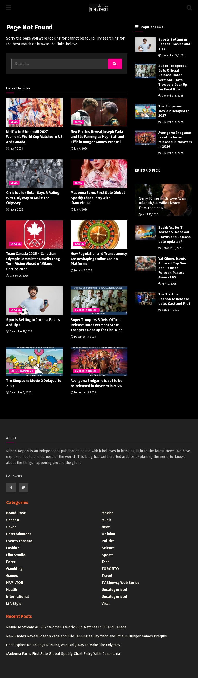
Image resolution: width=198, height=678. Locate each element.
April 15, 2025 (150, 214)
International (17, 597)
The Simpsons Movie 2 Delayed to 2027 (174, 111)
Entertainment (86, 310)
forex (11, 562)
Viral (105, 604)
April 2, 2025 (168, 283)
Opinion (108, 534)
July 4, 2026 (80, 148)
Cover (11, 527)
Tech (105, 562)
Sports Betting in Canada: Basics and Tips (174, 44)
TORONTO (110, 569)
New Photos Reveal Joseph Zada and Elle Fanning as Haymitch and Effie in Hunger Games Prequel (97, 137)
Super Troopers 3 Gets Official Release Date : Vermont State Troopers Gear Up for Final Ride (96, 325)
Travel (107, 576)
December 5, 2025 (84, 336)
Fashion (12, 548)
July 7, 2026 (16, 148)
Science (108, 548)
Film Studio (16, 555)
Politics (108, 541)
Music (106, 520)
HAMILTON (14, 583)
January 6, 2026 (82, 270)
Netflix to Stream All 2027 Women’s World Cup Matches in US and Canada (34, 137)
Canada (15, 244)
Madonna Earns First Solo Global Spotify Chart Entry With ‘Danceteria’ (97, 198)
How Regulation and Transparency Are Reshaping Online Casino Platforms (99, 259)
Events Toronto (19, 541)
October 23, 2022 (171, 248)
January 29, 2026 (18, 275)
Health (11, 590)
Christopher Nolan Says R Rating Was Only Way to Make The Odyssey (32, 198)
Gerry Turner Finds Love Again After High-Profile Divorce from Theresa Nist (162, 203)
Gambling (14, 569)
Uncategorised (114, 590)
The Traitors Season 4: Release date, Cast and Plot (174, 299)
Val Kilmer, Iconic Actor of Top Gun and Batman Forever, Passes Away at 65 (172, 267)
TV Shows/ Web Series (121, 583)
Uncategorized (114, 597)
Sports (108, 555)
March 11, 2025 (170, 310)
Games (79, 244)
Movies (108, 513)
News (14, 122)
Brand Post (16, 513)
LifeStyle (13, 604)
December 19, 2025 (20, 331)
